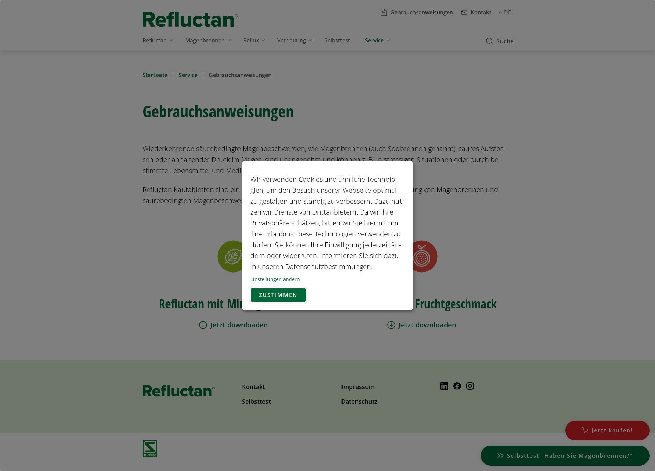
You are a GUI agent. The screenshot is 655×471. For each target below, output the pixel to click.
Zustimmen (278, 295)
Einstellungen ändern (275, 279)
